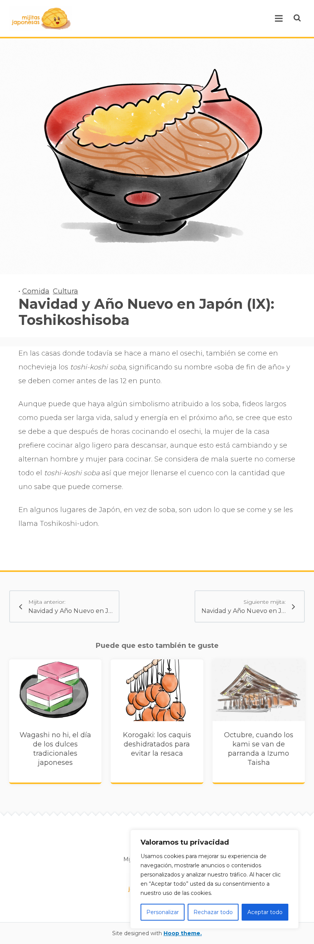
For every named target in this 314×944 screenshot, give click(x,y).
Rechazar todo (213, 912)
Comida (35, 291)
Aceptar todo (265, 912)
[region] (214, 879)
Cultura (65, 291)
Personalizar (162, 912)
